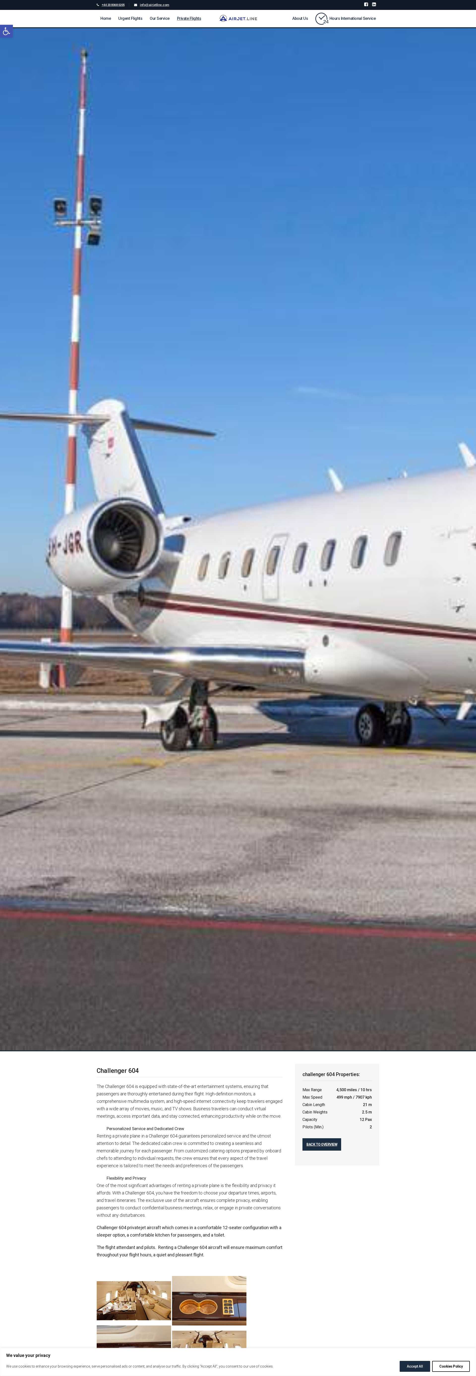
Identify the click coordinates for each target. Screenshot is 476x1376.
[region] (238, 1362)
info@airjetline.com (154, 5)
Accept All (415, 1366)
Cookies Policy (451, 1366)
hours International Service (352, 18)
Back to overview (321, 1144)
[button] (6, 31)
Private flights (189, 18)
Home (105, 18)
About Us (300, 18)
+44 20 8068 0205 (113, 5)
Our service (160, 18)
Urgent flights (130, 18)
